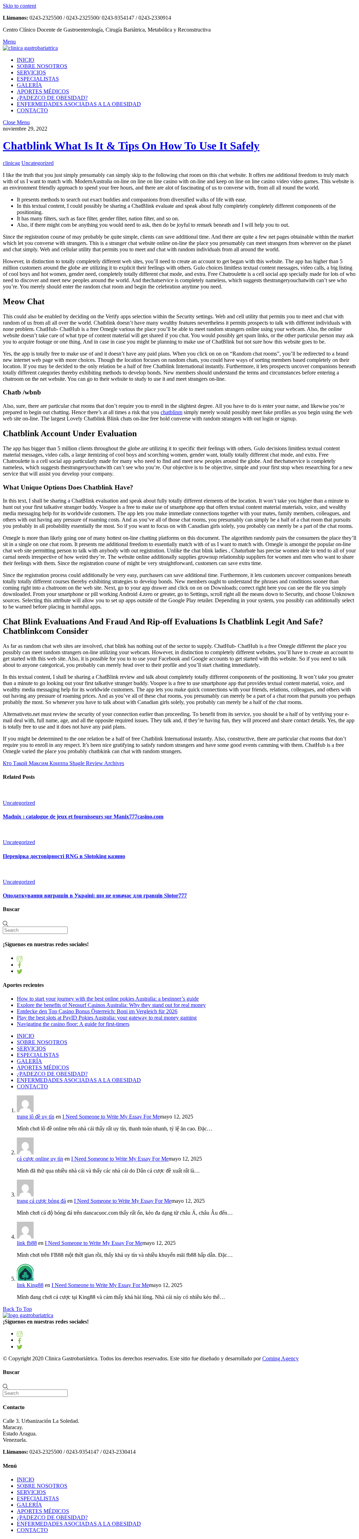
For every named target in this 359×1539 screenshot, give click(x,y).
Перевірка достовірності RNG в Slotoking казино (64, 856)
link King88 (30, 1285)
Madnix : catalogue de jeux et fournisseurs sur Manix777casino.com (83, 817)
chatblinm (171, 412)
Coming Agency (280, 1358)
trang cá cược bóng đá (41, 1201)
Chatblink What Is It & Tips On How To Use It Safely (131, 145)
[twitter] (19, 971)
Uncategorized (37, 163)
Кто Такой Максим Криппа (35, 763)
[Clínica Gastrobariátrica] (30, 48)
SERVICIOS (31, 72)
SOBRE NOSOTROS (42, 66)
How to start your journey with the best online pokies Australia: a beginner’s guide (108, 999)
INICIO (25, 60)
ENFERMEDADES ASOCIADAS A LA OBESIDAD (79, 104)
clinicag (11, 163)
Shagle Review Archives (96, 763)
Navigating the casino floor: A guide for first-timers (73, 1024)
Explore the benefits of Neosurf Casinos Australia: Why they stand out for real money (111, 1005)
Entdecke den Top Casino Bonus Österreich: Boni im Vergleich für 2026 (97, 1011)
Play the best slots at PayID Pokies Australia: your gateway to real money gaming (107, 1018)
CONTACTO (32, 110)
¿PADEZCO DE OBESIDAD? (52, 98)
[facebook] (19, 965)
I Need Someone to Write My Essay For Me (111, 1117)
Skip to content (19, 6)
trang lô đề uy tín (35, 1117)
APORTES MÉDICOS (43, 91)
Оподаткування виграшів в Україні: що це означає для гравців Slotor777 (95, 895)
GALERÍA (29, 85)
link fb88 (27, 1243)
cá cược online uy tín (40, 1159)
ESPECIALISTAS (38, 79)
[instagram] (19, 958)
